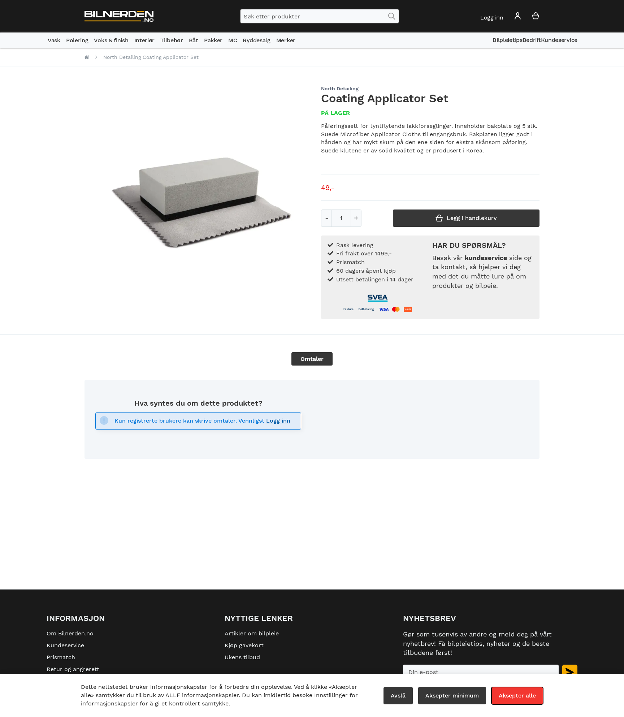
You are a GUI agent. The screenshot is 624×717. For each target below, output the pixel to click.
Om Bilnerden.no (70, 633)
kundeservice (486, 258)
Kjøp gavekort (244, 645)
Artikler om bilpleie (252, 633)
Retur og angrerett (73, 669)
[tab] (312, 359)
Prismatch (61, 657)
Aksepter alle (517, 695)
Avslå (398, 695)
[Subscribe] (569, 672)
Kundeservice (65, 645)
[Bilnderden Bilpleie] (118, 16)
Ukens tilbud (242, 657)
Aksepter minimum (452, 695)
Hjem (86, 57)
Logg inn (278, 420)
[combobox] (319, 16)
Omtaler (312, 358)
